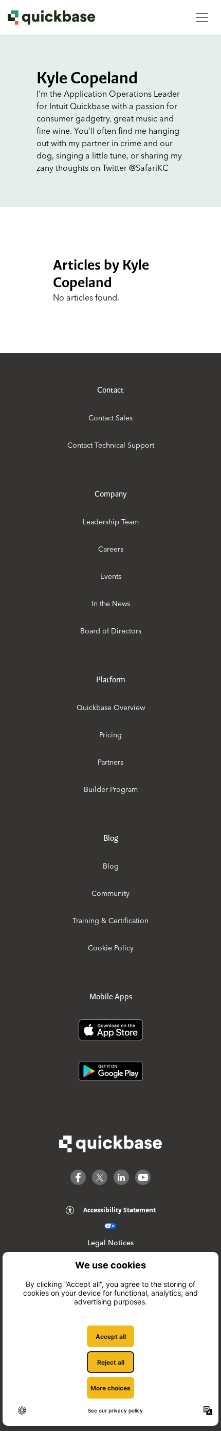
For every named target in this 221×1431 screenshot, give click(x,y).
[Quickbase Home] (110, 1143)
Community (110, 893)
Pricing (110, 734)
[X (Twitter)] (99, 1177)
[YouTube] (143, 1177)
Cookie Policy (111, 947)
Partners (110, 762)
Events (110, 576)
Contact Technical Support (110, 445)
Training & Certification (110, 920)
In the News (110, 603)
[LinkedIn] (121, 1177)
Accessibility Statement (119, 1210)
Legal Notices (110, 1242)
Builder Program (111, 789)
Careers (110, 549)
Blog (111, 866)
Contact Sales (110, 417)
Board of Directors (110, 630)
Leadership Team (111, 521)
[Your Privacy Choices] (110, 1226)
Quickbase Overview (111, 707)
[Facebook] (78, 1177)
